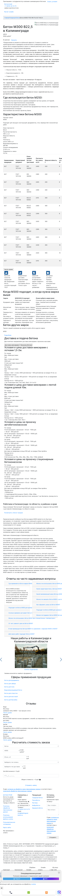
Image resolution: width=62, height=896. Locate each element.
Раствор (35, 803)
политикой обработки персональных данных (17, 791)
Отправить (52, 837)
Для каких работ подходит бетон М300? (21, 634)
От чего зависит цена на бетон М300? (20, 623)
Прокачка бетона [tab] (26, 345)
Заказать (14, 40)
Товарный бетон (37, 797)
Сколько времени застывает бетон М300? (22, 613)
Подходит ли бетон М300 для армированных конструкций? (27, 607)
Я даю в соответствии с (27, 790)
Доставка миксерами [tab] (12, 345)
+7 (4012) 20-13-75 (10, 6)
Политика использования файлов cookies (8, 817)
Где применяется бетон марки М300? (20, 583)
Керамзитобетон (37, 808)
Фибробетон (36, 805)
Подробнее (7, 335)
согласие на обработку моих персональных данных (23, 789)
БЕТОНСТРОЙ (7, 795)
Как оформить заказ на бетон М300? (48, 604)
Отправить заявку (31, 785)
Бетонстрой (8, 4)
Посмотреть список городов (13, 513)
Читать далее (8, 269)
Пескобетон (36, 800)
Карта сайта (7, 827)
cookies (33, 884)
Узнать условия (52, 1)
